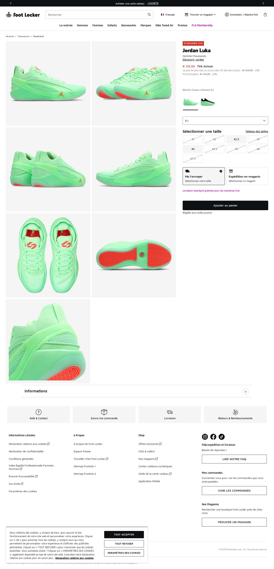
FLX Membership (202, 25)
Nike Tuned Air (164, 25)
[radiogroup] (225, 176)
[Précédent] (11, 3)
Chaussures (23, 36)
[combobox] (99, 14)
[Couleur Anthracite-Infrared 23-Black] (207, 101)
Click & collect (146, 451)
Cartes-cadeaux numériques (155, 466)
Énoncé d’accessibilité (21, 476)
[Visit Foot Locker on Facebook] (213, 437)
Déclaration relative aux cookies (27, 443)
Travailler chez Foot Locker (89, 458)
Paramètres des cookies (23, 491)
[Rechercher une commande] (149, 14)
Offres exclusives (148, 443)
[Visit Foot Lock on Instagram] (205, 437)
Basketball (38, 36)
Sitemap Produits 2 (85, 473)
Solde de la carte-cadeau (153, 473)
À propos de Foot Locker (88, 443)
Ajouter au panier (225, 205)
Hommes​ (82, 25)
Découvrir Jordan (193, 59)
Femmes (97, 25)
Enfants (112, 25)
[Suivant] (263, 3)
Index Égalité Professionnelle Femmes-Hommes (32, 467)
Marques (146, 25)
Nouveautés (128, 25)
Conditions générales (21, 458)
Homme (10, 36)
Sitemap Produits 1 (85, 466)
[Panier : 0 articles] (265, 14)
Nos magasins (146, 458)
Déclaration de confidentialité (26, 451)
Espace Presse (82, 451)
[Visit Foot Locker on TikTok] (222, 437)
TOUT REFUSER (124, 543)
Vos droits (14, 483)
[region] (137, 3)
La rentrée (66, 25)
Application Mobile (149, 481)
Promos (182, 25)
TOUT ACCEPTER (124, 534)
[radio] (204, 176)
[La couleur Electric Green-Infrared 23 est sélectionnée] (190, 101)
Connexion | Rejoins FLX (244, 14)
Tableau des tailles (256, 131)
